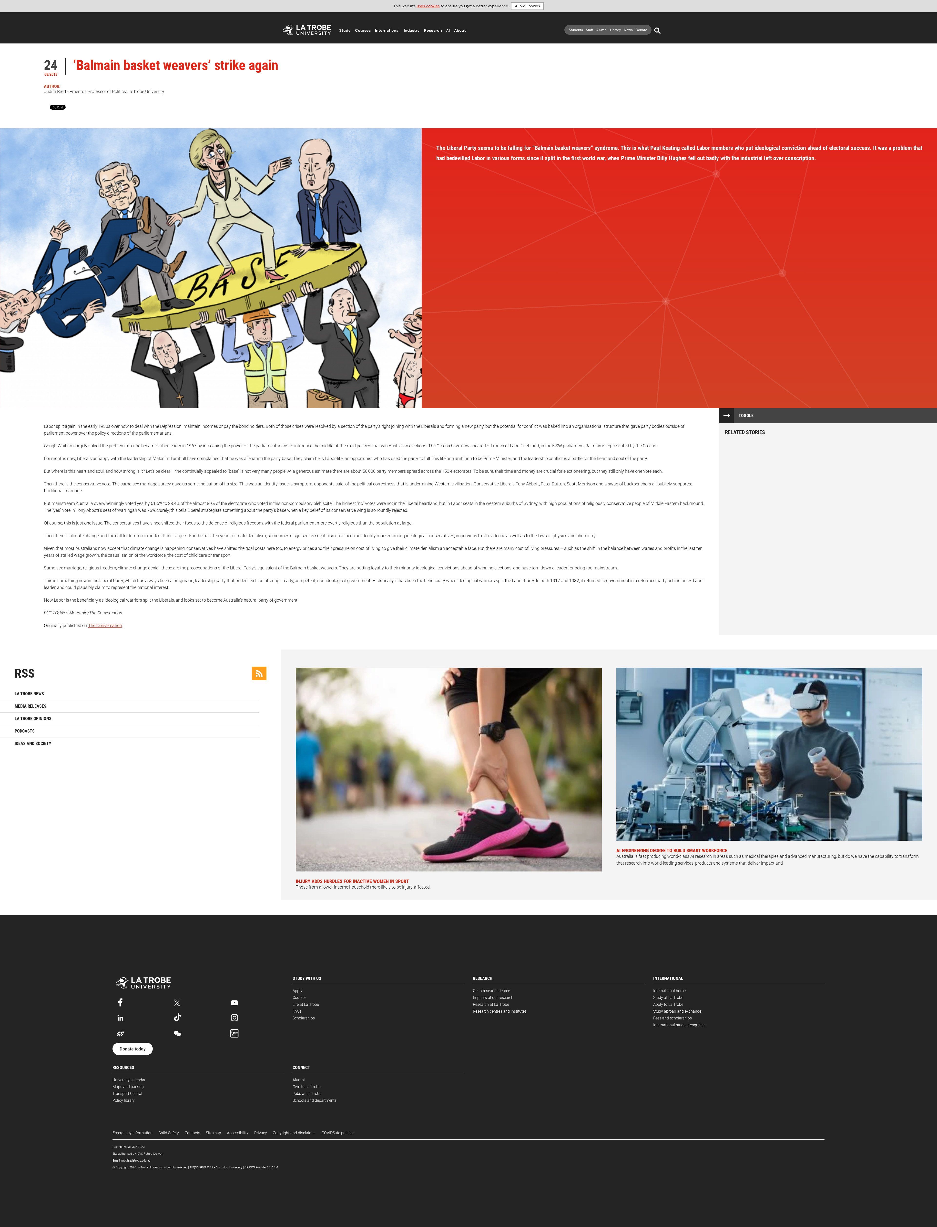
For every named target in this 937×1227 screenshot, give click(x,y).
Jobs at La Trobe (307, 1093)
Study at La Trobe (668, 997)
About (460, 30)
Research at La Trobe (491, 1004)
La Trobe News (29, 693)
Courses (363, 30)
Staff (589, 30)
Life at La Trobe (306, 1004)
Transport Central (127, 1093)
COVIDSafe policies (338, 1133)
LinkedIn (120, 1018)
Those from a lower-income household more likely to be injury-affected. (363, 883)
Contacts (192, 1133)
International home (669, 990)
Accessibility (237, 1133)
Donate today (133, 1049)
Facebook (120, 1002)
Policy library (123, 1100)
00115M (272, 1167)
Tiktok (177, 1018)
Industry (412, 30)
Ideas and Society (33, 743)
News (628, 30)
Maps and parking (128, 1086)
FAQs (297, 1011)
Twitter (177, 1002)
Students (576, 30)
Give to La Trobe (306, 1086)
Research (433, 30)
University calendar (128, 1080)
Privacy (260, 1133)
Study (345, 30)
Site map (213, 1133)
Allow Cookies (527, 6)
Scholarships (304, 1018)
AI (448, 30)
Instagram (234, 1018)
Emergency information (132, 1133)
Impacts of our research (493, 997)
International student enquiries (679, 1025)
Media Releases (30, 706)
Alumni (601, 30)
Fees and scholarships (672, 1018)
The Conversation (105, 625)
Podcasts (25, 731)
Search (657, 31)
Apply (297, 990)
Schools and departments (314, 1100)
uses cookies (428, 6)
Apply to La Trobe (668, 1004)
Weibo (120, 1033)
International (387, 30)
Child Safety (168, 1133)
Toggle (746, 415)
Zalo (234, 1033)
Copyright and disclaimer (294, 1133)
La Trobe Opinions (33, 718)
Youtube (234, 1002)
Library (615, 30)
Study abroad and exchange (677, 1011)
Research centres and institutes (500, 1011)
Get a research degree (491, 990)
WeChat (177, 1033)
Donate (641, 30)
